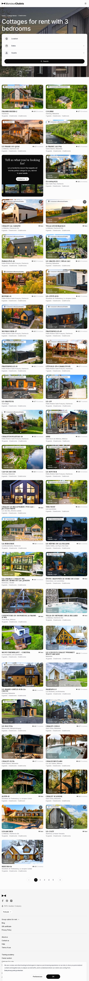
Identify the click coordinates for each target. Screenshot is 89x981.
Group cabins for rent (9, 919)
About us (5, 937)
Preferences (37, 977)
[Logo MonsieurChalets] (13, 3)
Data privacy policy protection (13, 970)
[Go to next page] (60, 880)
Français (6, 912)
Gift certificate (6, 926)
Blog (3, 923)
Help (3, 944)
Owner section (7, 958)
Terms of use (6, 947)
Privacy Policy (6, 930)
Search (46, 61)
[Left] (4, 96)
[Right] (40, 96)
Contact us (21, 179)
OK (53, 977)
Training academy (8, 955)
